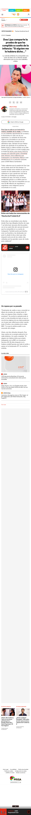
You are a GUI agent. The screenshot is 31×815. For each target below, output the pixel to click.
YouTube (12, 735)
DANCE (18, 10)
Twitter (13, 102)
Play (29, 812)
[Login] (28, 14)
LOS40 (4, 10)
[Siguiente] (28, 31)
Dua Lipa (3, 404)
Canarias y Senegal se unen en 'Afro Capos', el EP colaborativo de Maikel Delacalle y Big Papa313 (14, 396)
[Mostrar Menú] (2, 14)
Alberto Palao (13, 106)
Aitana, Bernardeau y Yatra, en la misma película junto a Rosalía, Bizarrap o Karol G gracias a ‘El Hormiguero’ (7, 721)
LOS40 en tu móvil (10, 772)
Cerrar (28, 24)
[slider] (15, 808)
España (3, 20)
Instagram (5, 735)
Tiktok (9, 735)
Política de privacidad (23, 769)
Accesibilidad (13, 769)
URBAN (25, 10)
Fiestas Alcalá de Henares (22, 31)
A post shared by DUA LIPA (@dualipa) (15, 291)
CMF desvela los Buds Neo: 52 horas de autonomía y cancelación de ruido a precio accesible (13, 377)
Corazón (8, 35)
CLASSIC (12, 10)
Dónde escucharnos (20, 772)
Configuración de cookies (21, 771)
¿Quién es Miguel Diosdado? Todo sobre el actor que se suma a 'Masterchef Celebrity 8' (22, 721)
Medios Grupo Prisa (15, 782)
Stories (25, 735)
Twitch (22, 735)
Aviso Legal (5, 769)
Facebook (10, 102)
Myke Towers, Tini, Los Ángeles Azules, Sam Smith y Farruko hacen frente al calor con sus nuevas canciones (14, 387)
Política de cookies (8, 771)
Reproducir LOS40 (27, 247)
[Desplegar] (15, 806)
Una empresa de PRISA (15, 778)
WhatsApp (17, 102)
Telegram (21, 102)
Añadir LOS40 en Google (16, 122)
